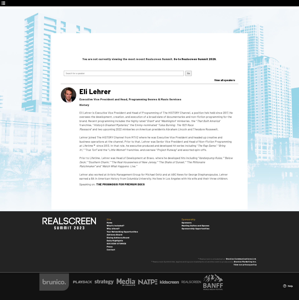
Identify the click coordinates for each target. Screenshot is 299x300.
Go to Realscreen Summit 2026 (195, 59)
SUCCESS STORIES (116, 243)
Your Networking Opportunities (122, 231)
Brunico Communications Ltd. (241, 259)
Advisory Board (114, 234)
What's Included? (115, 225)
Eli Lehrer (95, 91)
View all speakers (224, 80)
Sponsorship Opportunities (195, 228)
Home (109, 222)
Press (110, 246)
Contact (111, 249)
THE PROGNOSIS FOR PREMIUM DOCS (120, 184)
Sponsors (187, 222)
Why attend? (113, 228)
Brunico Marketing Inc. (245, 262)
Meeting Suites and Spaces (195, 225)
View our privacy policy (245, 264)
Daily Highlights (115, 240)
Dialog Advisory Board (118, 237)
